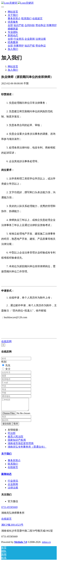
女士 (7, 368)
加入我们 (13, 69)
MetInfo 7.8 (20, 542)
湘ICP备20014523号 (12, 524)
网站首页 (13, 11)
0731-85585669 (9, 507)
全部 (10, 25)
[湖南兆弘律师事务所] (29, 3)
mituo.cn (46, 542)
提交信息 (7, 423)
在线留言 (6, 518)
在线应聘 (6, 341)
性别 (3, 361)
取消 (16, 423)
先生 (7, 365)
